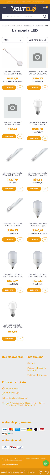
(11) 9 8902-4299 (13, 393)
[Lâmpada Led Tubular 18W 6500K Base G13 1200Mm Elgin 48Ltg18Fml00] (45, 189)
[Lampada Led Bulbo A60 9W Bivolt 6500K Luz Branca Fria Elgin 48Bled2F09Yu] (20, 339)
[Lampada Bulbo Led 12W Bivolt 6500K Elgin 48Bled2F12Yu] (45, 138)
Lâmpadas (27, 25)
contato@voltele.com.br (16, 398)
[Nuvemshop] (10, 465)
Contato (31, 363)
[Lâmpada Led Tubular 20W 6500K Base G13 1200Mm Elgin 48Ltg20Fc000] (20, 189)
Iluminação (15, 25)
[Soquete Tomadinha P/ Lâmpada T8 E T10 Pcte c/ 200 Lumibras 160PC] (20, 87)
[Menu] (5, 9)
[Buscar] (45, 17)
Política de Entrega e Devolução (36, 369)
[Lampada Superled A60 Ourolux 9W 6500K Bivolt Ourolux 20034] (20, 136)
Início (4, 25)
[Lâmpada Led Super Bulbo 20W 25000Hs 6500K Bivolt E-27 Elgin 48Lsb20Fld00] (20, 290)
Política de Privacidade (37, 375)
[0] (45, 9)
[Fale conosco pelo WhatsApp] (46, 463)
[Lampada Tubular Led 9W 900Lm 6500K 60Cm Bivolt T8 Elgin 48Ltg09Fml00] (45, 87)
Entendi (44, 472)
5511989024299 (12, 388)
